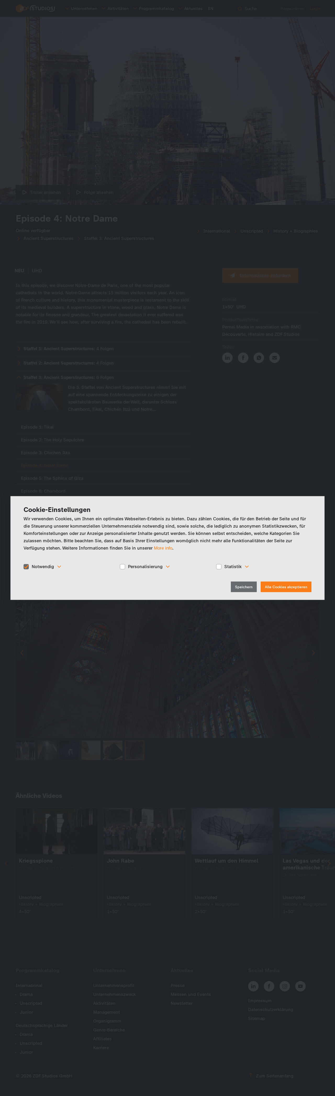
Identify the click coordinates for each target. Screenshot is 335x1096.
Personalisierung (145, 566)
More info (163, 548)
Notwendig (43, 566)
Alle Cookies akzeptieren (286, 587)
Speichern (244, 587)
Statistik (233, 566)
